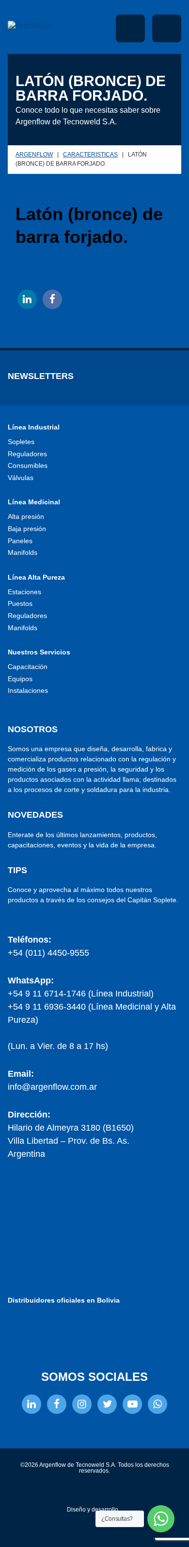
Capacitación (27, 666)
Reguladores (27, 454)
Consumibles (27, 465)
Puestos (20, 603)
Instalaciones (28, 690)
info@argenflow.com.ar (52, 1087)
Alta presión (26, 516)
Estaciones (24, 592)
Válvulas (20, 477)
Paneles (20, 541)
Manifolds (22, 552)
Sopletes (21, 442)
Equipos (20, 679)
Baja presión (27, 529)
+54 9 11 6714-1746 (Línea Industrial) (81, 993)
